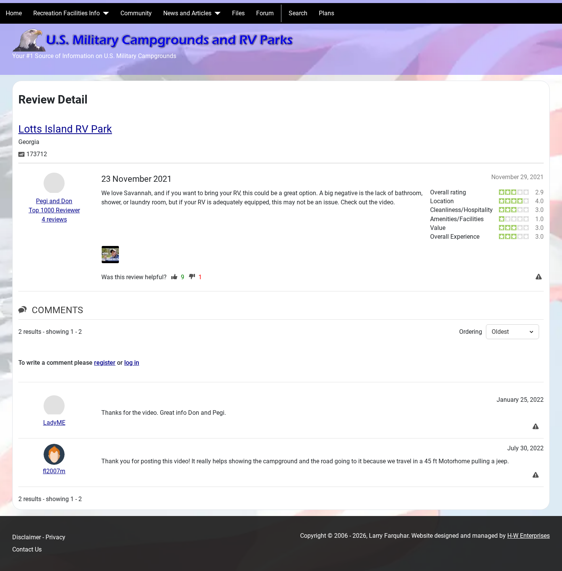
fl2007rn (54, 471)
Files (238, 13)
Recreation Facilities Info (66, 13)
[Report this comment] (537, 427)
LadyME (54, 422)
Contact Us (27, 549)
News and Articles (187, 13)
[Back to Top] (548, 557)
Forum (265, 13)
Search (298, 13)
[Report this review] (540, 277)
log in (131, 362)
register (104, 362)
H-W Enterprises (528, 535)
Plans (326, 13)
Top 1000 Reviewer (54, 210)
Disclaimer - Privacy (38, 537)
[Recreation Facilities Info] (104, 13)
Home (14, 13)
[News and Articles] (216, 13)
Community (136, 13)
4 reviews (54, 219)
